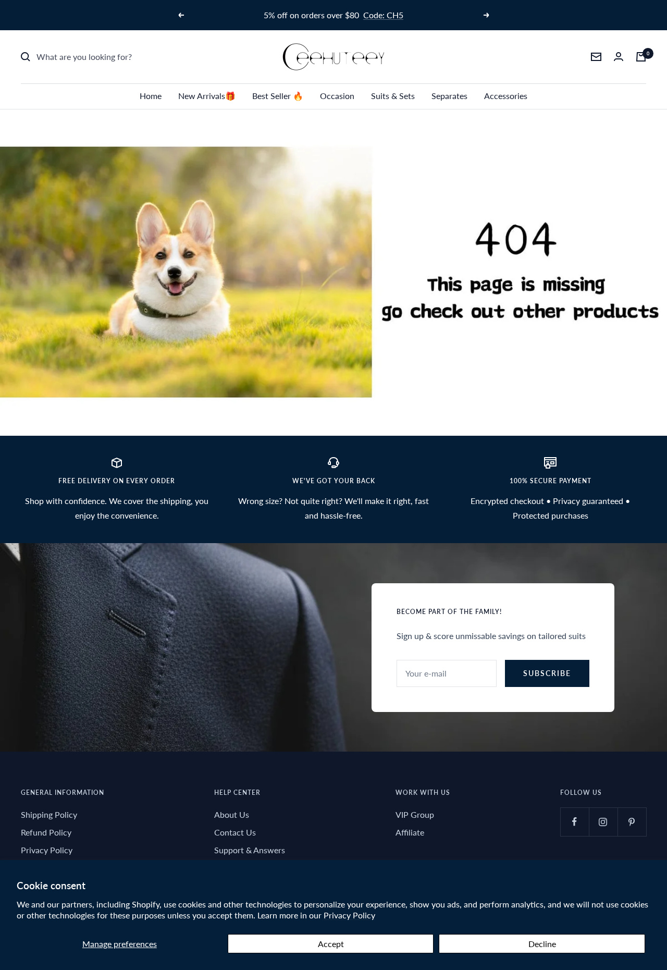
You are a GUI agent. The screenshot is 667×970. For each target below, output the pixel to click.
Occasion (337, 96)
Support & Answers (249, 850)
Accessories (505, 96)
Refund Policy (46, 832)
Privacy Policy (349, 915)
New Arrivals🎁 (207, 96)
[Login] (618, 56)
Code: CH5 (383, 15)
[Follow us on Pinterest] (631, 821)
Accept (331, 944)
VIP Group (415, 814)
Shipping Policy (49, 814)
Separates (449, 96)
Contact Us (235, 832)
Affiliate (410, 832)
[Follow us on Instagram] (603, 821)
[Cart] (641, 57)
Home (151, 96)
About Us (231, 814)
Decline (542, 944)
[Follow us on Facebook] (574, 821)
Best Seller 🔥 (277, 96)
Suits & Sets (393, 96)
